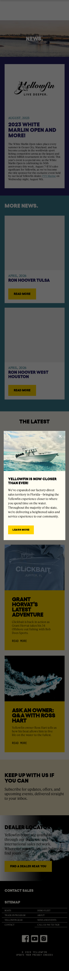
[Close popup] (60, 436)
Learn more (21, 529)
